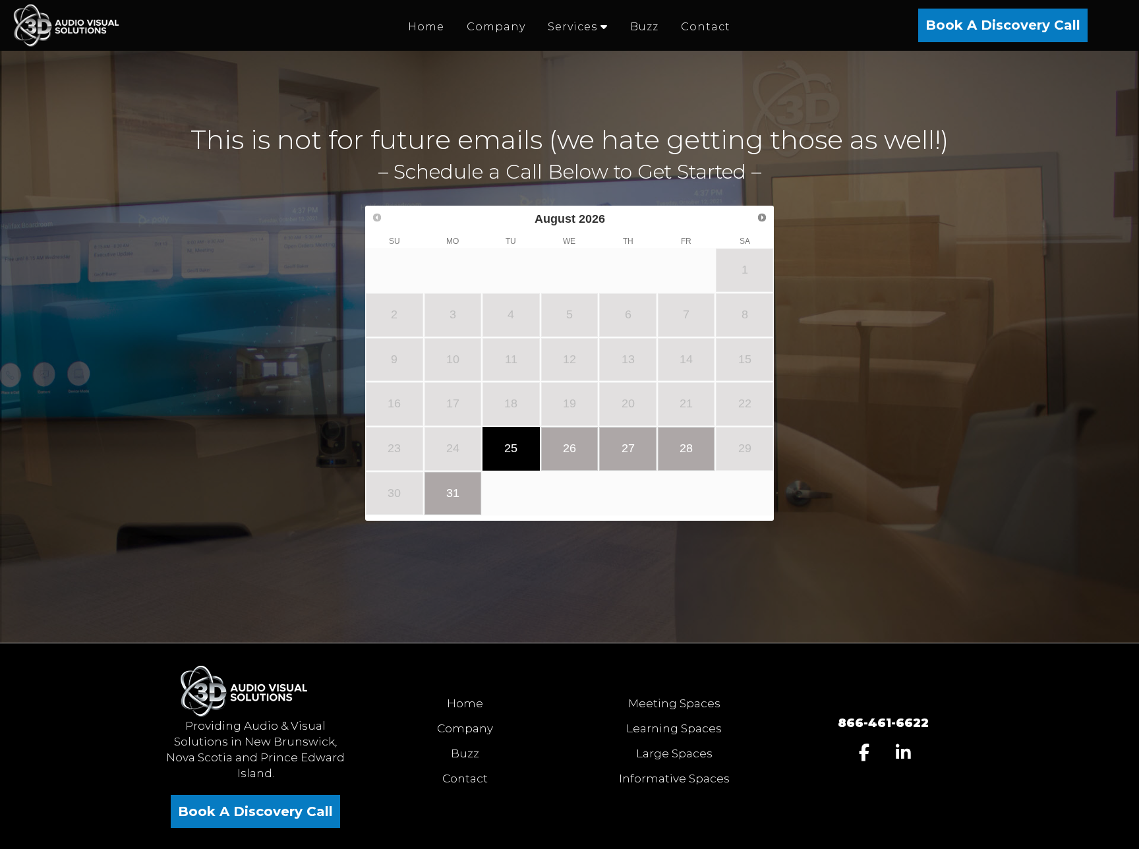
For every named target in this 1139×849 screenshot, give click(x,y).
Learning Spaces (674, 728)
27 (628, 448)
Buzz (465, 753)
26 (569, 448)
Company (465, 728)
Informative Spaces (674, 778)
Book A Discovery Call (1002, 25)
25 (510, 448)
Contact (465, 778)
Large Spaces (674, 753)
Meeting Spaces (674, 703)
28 (686, 448)
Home (465, 703)
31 (452, 493)
